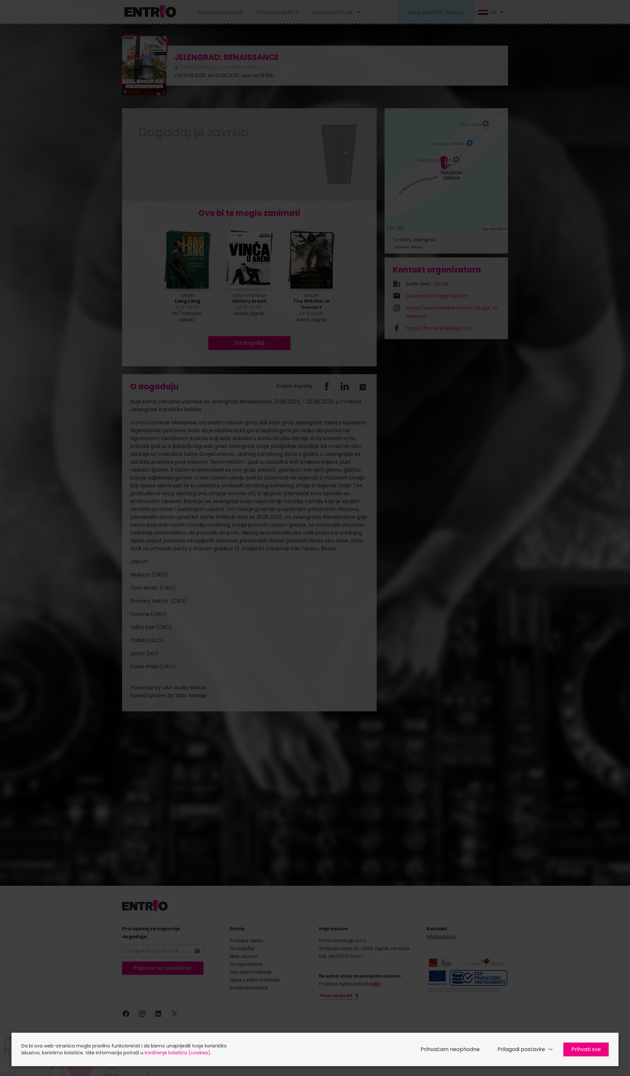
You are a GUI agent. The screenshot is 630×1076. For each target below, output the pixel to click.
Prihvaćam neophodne (450, 1049)
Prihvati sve (586, 1049)
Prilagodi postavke (521, 1049)
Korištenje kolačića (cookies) (177, 1052)
